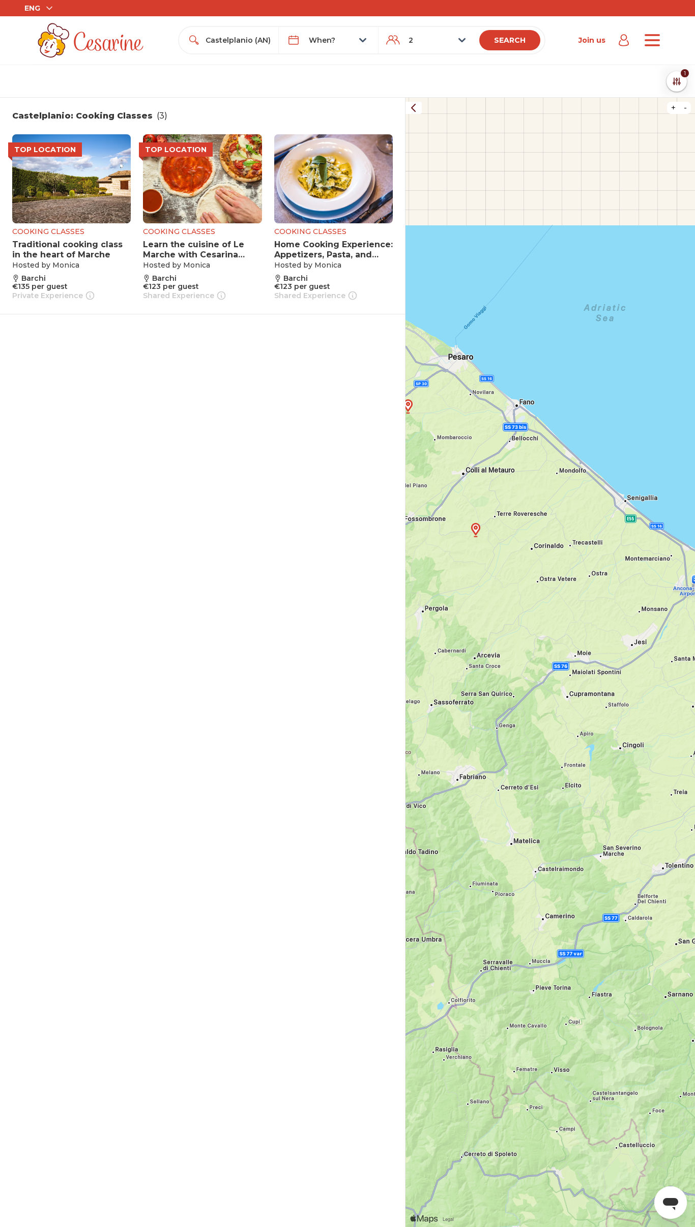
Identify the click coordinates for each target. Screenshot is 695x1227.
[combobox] (238, 40)
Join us (591, 40)
